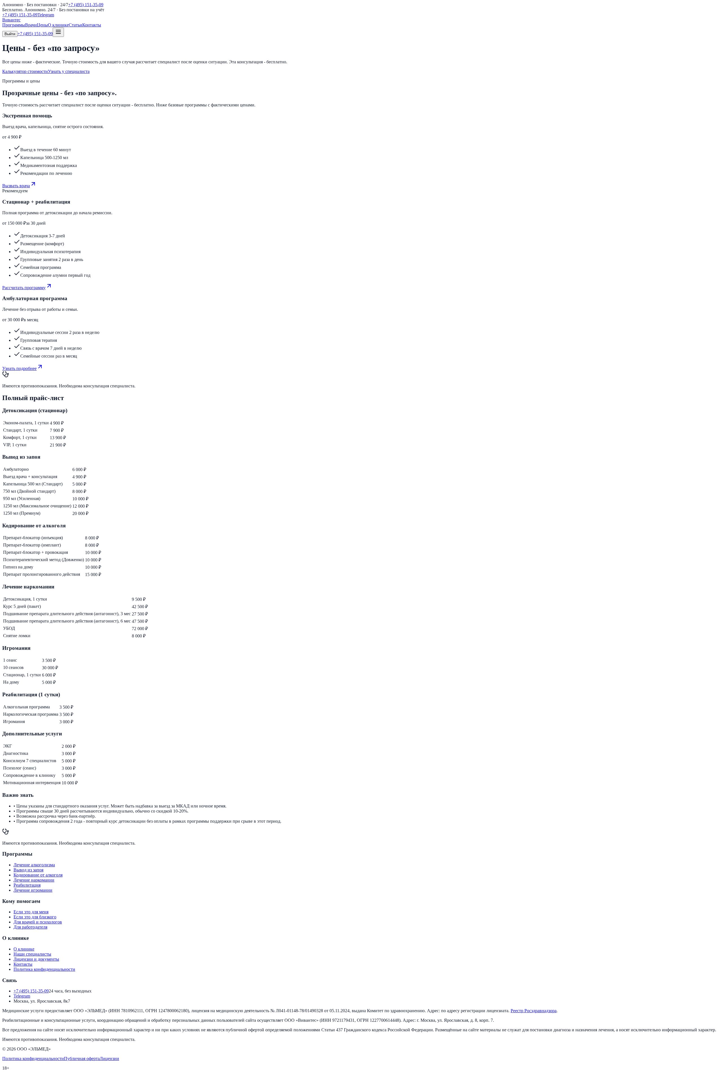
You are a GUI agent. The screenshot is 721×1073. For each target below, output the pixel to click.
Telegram (45, 14)
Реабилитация (27, 885)
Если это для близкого (35, 916)
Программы (13, 25)
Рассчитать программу (24, 287)
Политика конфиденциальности (44, 969)
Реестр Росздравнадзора (534, 1010)
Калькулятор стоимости (25, 71)
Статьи (75, 25)
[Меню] (58, 32)
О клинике (58, 25)
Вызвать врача (16, 185)
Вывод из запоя (28, 869)
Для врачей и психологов (38, 922)
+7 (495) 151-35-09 (85, 4)
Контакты (91, 25)
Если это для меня (31, 911)
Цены (42, 25)
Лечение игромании (33, 890)
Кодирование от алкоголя (38, 875)
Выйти (10, 34)
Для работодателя (30, 927)
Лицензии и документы (36, 959)
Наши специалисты (32, 954)
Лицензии (109, 1058)
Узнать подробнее (19, 368)
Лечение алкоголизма (34, 864)
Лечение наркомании (34, 880)
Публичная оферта (82, 1058)
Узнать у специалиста (69, 71)
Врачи (31, 25)
